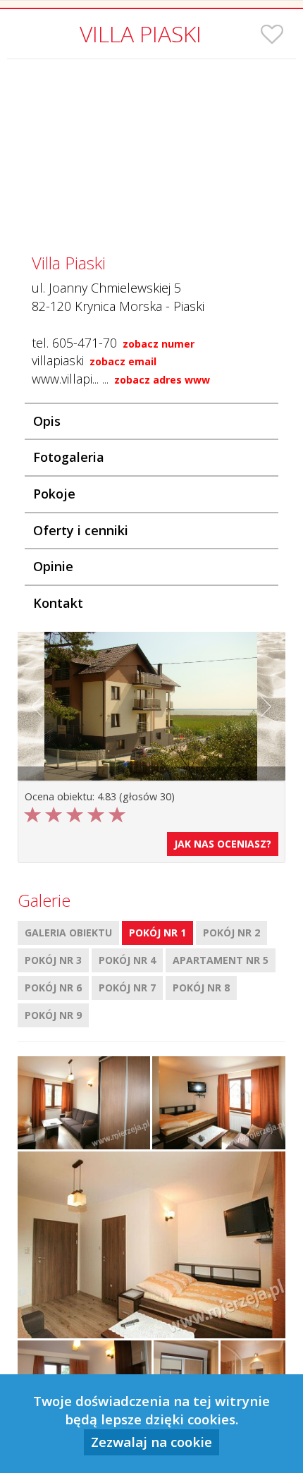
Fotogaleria (68, 456)
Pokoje (54, 493)
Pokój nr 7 (127, 987)
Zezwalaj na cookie (151, 1441)
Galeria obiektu (68, 932)
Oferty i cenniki (80, 530)
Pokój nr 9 (53, 1015)
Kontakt (58, 602)
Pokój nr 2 (231, 932)
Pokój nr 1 (157, 932)
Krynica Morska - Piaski (139, 306)
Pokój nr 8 (201, 987)
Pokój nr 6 (53, 987)
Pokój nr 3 (53, 960)
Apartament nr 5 (220, 960)
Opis (47, 420)
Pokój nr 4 (127, 960)
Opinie (53, 566)
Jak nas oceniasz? (222, 843)
